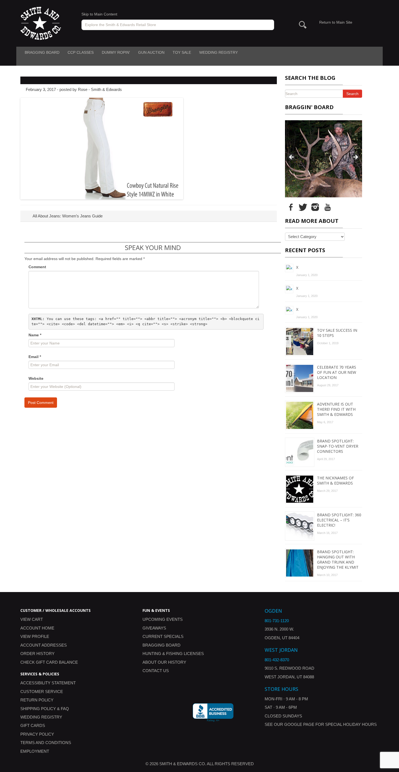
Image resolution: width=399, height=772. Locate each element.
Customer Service (41, 691)
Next (355, 157)
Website (35, 378)
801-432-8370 (277, 659)
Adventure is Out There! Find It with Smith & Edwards (336, 409)
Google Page (299, 724)
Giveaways (154, 628)
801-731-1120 (277, 620)
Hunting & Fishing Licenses (173, 653)
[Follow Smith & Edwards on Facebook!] (290, 207)
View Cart (31, 619)
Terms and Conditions (45, 742)
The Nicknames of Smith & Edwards (335, 480)
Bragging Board (42, 52)
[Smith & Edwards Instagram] (315, 207)
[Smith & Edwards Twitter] (303, 207)
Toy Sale (182, 52)
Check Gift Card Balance (49, 662)
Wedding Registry (218, 52)
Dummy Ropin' (116, 52)
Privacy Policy (37, 734)
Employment (34, 751)
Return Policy (36, 700)
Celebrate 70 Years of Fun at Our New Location (336, 372)
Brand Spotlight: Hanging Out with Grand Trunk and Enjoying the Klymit (338, 559)
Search (352, 93)
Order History (37, 653)
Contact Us (155, 670)
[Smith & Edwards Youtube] (327, 207)
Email (34, 357)
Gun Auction (151, 52)
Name (34, 335)
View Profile (34, 636)
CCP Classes (81, 52)
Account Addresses (43, 645)
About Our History (164, 662)
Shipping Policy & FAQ (44, 708)
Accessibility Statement (48, 683)
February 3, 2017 (41, 89)
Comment (37, 267)
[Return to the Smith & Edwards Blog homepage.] (40, 23)
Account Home (37, 628)
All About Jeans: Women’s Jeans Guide (67, 216)
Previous (292, 157)
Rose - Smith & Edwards (100, 89)
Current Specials (162, 636)
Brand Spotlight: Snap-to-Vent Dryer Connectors (337, 446)
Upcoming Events (162, 619)
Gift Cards (32, 725)
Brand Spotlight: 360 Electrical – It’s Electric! (339, 520)
